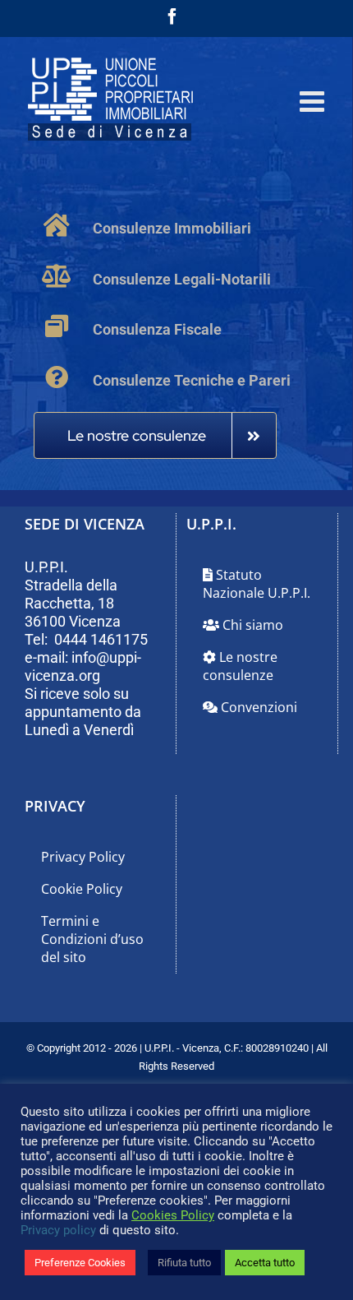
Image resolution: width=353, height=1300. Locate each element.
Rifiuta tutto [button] (184, 1262)
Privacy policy (58, 1230)
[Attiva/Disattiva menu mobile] (314, 100)
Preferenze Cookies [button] (80, 1262)
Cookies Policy (172, 1215)
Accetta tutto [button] (265, 1262)
